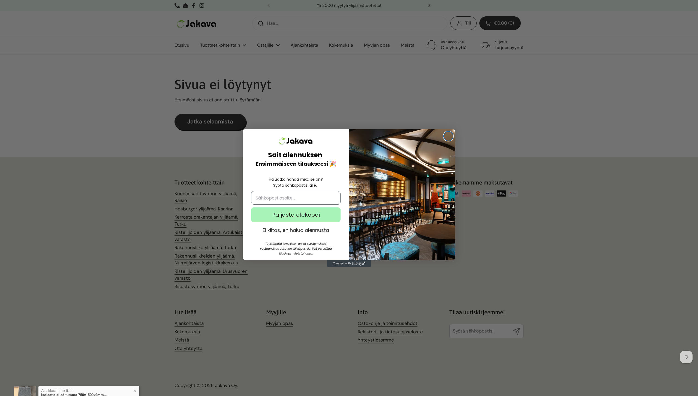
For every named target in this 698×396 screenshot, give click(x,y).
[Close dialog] (448, 136)
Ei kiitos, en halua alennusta (296, 230)
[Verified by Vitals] (71, 384)
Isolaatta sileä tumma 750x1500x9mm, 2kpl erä (75, 376)
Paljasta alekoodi (296, 215)
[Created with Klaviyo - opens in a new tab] (349, 263)
